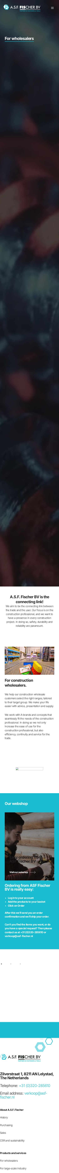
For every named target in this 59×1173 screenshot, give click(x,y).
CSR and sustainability (12, 1140)
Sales (3, 1132)
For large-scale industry (13, 1168)
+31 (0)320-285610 (31, 932)
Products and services (13, 1152)
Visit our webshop (18, 872)
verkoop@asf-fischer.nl (19, 936)
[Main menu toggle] (52, 8)
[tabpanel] (29, 983)
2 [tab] (13, 963)
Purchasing (6, 1125)
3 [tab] (23, 963)
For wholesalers (9, 1160)
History (4, 1117)
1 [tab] (4, 963)
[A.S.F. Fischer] (22, 8)
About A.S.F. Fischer (11, 1109)
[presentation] (8, 773)
